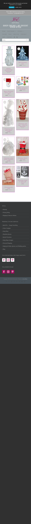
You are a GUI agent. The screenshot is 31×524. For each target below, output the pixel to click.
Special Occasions (7, 237)
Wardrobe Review (7, 234)
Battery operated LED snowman (8, 70)
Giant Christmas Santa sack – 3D (8, 92)
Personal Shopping (7, 243)
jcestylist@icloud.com (19, 13)
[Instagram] (8, 260)
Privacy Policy (6, 212)
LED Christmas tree (22, 63)
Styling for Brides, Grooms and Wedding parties (14, 246)
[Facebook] (4, 260)
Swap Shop (5, 231)
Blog (4, 249)
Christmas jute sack (8, 187)
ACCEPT (12, 7)
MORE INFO (18, 7)
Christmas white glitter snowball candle (8, 159)
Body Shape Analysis (8, 240)
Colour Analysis (7, 228)
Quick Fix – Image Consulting (10, 225)
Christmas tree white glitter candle (8, 130)
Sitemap (5, 209)
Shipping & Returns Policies (9, 215)
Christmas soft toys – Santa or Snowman (22, 125)
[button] (17, 37)
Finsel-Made (25, 279)
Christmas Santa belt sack (22, 158)
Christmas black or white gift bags (22, 181)
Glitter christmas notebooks (22, 88)
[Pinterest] (12, 260)
